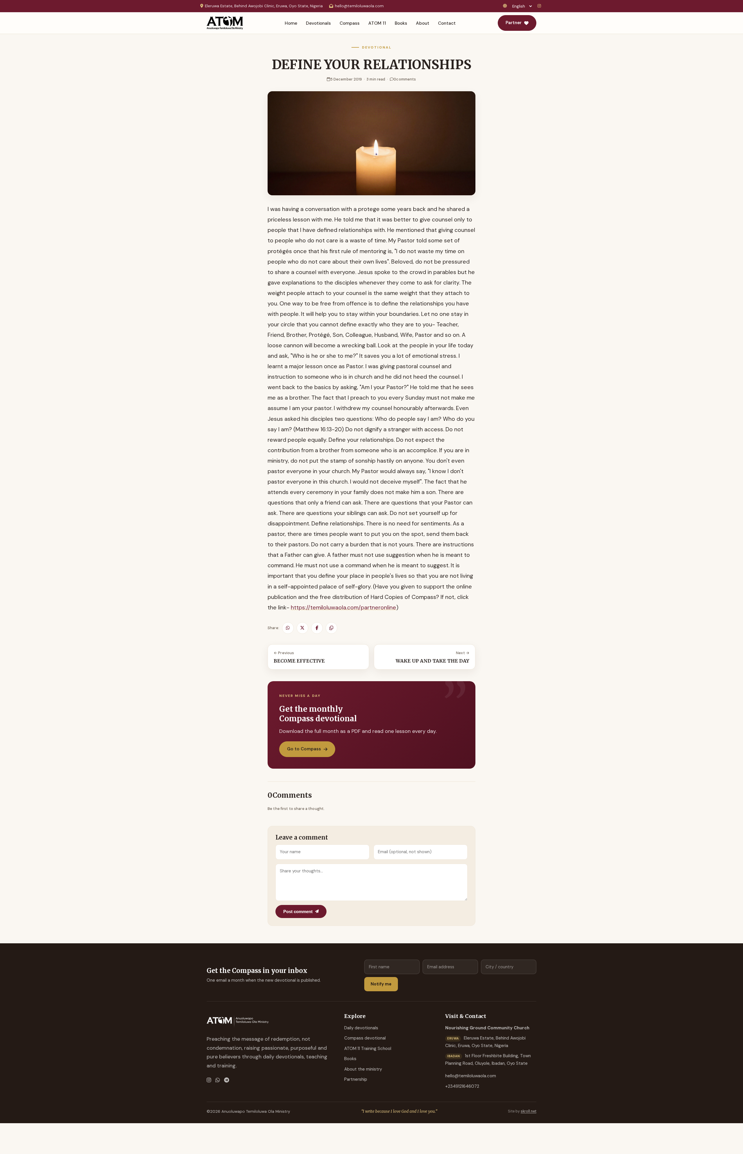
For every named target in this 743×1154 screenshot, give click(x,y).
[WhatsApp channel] (217, 1080)
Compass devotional (365, 1038)
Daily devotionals (361, 1028)
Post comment (298, 911)
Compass (350, 23)
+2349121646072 (462, 1086)
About (422, 23)
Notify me (381, 984)
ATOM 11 (377, 23)
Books (401, 23)
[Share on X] (302, 628)
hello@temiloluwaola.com (359, 5)
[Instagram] (540, 6)
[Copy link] (331, 628)
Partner (514, 23)
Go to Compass (304, 749)
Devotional (377, 47)
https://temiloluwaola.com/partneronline (343, 607)
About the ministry (363, 1069)
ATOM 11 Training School (367, 1048)
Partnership (355, 1079)
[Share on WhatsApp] (288, 628)
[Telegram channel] (226, 1080)
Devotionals (318, 23)
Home (291, 23)
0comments (405, 79)
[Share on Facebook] (317, 628)
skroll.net (528, 1111)
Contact (447, 23)
